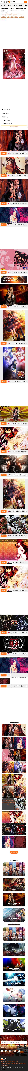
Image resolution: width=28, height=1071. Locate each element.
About (2, 1061)
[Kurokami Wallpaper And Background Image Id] (8, 730)
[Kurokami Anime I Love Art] (20, 817)
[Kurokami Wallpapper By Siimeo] (20, 842)
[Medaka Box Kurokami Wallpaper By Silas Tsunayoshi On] (8, 804)
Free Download (14, 126)
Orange (2, 1047)
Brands (20, 5)
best (16, 16)
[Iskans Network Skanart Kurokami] (8, 817)
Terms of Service (4, 1065)
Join (25, 1)
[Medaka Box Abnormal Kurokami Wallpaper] (20, 767)
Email (17, 1061)
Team (6, 1061)
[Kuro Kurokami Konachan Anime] (20, 780)
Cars (26, 5)
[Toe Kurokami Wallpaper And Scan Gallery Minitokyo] (20, 792)
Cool (17, 1045)
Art (5, 5)
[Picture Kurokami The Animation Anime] (8, 743)
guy (12, 16)
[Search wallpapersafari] (2, 1042)
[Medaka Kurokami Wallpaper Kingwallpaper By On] (20, 743)
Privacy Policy (22, 1063)
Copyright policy (14, 1063)
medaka (3, 16)
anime (9, 14)
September (24, 1045)
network (3, 19)
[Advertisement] (14, 35)
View (3, 153)
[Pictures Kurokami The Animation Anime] (20, 730)
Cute (19, 1045)
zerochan (21, 16)
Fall (5, 1047)
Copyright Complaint (5, 1063)
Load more (14, 852)
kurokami (4, 14)
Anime (9, 5)
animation (15, 14)
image (21, 14)
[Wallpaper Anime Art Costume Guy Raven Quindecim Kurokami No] (8, 792)
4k (1, 5)
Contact (9, 1061)
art (8, 16)
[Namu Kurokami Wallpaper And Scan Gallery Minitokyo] (20, 804)
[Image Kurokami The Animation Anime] (8, 755)
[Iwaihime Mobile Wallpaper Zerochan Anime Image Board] (8, 767)
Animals (15, 5)
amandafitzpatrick (8, 123)
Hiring (13, 1061)
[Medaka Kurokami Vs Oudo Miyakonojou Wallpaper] (8, 829)
